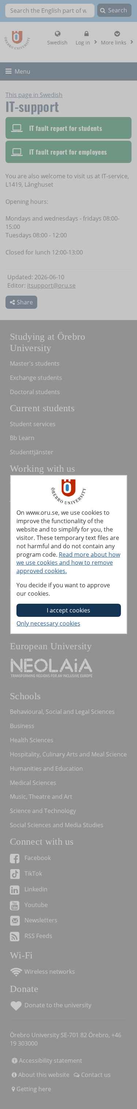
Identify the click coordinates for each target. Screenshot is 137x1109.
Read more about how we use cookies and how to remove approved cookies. (68, 562)
